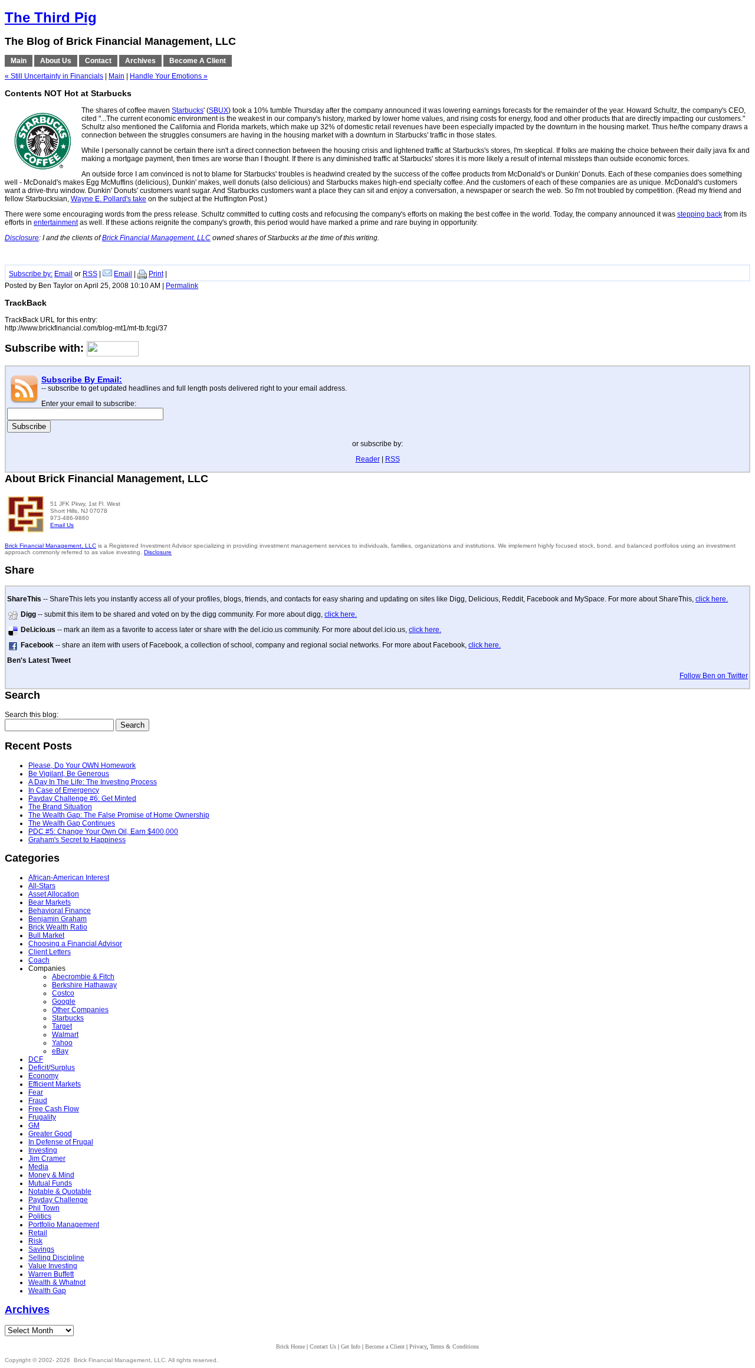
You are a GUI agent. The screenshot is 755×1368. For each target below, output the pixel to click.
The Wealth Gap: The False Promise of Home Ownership (118, 815)
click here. (711, 599)
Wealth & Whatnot (57, 1282)
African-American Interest (68, 877)
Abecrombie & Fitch (83, 977)
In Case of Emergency (63, 790)
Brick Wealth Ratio (57, 927)
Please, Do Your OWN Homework (82, 765)
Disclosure (158, 552)
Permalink (182, 286)
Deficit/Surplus (51, 1067)
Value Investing (52, 1266)
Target (62, 1026)
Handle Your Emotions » (169, 76)
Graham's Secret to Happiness (77, 840)
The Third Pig (51, 17)
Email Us (62, 525)
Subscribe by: (30, 274)
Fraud (37, 1101)
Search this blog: (31, 715)
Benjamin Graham (57, 919)
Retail (37, 1233)
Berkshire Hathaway (84, 985)
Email (63, 274)
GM (34, 1125)
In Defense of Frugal (60, 1142)
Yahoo (62, 1043)
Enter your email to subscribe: (88, 404)
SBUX (218, 110)
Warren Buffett (51, 1274)
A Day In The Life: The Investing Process (92, 782)
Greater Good (50, 1134)
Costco (63, 993)
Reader (368, 459)
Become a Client (385, 1346)
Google (64, 1001)
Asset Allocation (53, 894)
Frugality (42, 1117)
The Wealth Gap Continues (71, 823)
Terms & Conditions (454, 1346)
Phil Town (44, 1208)
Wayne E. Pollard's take (108, 199)
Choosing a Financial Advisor (75, 944)
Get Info (350, 1346)
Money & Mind (51, 1175)
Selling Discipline (56, 1258)
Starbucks (187, 110)
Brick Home (290, 1346)
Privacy (417, 1346)
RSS (90, 274)
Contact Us (323, 1346)
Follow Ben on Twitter (714, 676)
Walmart (65, 1034)
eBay (60, 1051)
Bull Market (46, 935)
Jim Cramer (46, 1158)
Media (38, 1167)
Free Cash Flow (53, 1109)
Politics (39, 1216)
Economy (43, 1076)
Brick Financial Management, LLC (50, 545)
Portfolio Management (63, 1224)
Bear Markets (49, 902)
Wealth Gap (47, 1291)
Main (116, 76)
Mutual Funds (50, 1183)
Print (156, 274)
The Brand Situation (60, 807)
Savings (41, 1249)
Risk (35, 1241)
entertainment (56, 222)
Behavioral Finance (59, 910)
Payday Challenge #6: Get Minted (82, 798)
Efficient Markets (54, 1084)
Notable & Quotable (59, 1191)
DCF (35, 1059)
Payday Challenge (58, 1200)
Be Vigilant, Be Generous (68, 774)
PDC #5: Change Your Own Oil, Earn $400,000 (103, 831)
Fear (35, 1092)
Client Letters (49, 952)
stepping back (699, 214)
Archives (27, 1309)
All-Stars (41, 886)
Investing (42, 1150)
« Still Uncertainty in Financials (54, 76)
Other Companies (80, 1010)
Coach (39, 960)
